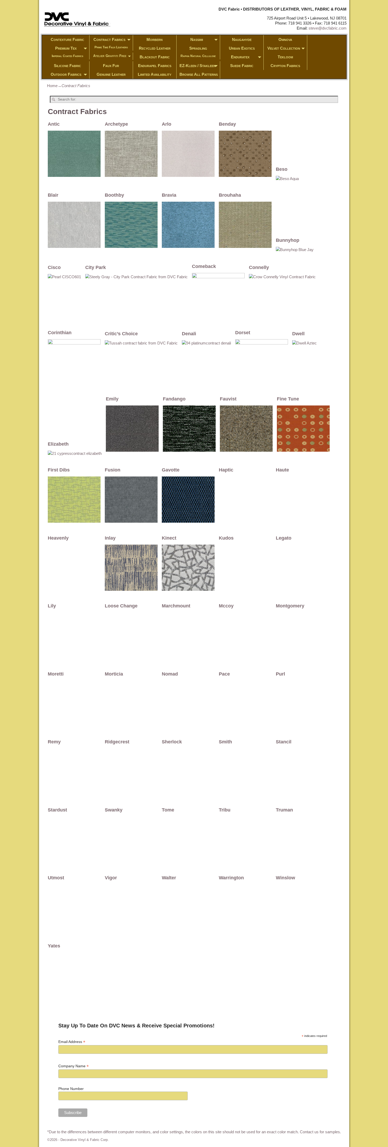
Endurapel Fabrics (154, 65)
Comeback (204, 266)
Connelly (259, 267)
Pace (224, 674)
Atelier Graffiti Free (109, 56)
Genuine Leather (111, 74)
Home (52, 85)
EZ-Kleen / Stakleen (197, 65)
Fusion (112, 470)
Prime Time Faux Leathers (111, 47)
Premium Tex (66, 48)
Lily (52, 605)
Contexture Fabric (67, 39)
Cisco (54, 267)
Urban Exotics (242, 48)
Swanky (113, 810)
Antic (54, 124)
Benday (227, 124)
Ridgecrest (117, 741)
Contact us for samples (320, 1132)
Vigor (111, 877)
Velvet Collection (283, 48)
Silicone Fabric (67, 65)
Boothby (114, 195)
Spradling (198, 48)
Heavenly (58, 538)
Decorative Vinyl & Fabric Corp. (84, 1140)
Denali (189, 333)
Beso (281, 169)
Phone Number (71, 1089)
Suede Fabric (241, 65)
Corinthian (60, 332)
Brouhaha (230, 195)
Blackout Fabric (155, 57)
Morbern (154, 39)
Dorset (242, 332)
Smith (225, 741)
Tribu (224, 810)
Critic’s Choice (121, 333)
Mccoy (226, 605)
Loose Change (121, 605)
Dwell (298, 333)
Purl (280, 674)
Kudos (226, 538)
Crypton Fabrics (285, 65)
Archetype (116, 124)
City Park (95, 267)
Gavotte (170, 470)
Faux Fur (111, 65)
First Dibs (59, 470)
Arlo (166, 124)
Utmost (56, 877)
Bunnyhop (287, 240)
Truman (284, 810)
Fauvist (228, 399)
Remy (54, 741)
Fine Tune (288, 399)
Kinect (169, 538)
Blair (53, 195)
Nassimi (196, 39)
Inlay (110, 538)
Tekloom (285, 57)
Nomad (170, 674)
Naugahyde (242, 39)
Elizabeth (58, 444)
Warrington (231, 877)
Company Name (73, 1066)
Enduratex (240, 57)
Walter (169, 877)
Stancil (283, 741)
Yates (54, 945)
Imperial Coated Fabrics (67, 56)
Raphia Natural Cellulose (198, 56)
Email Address (71, 1041)
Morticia (114, 674)
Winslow (285, 877)
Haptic (226, 470)
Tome (168, 810)
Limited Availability (154, 74)
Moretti (56, 674)
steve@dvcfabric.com (328, 28)
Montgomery (290, 605)
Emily (112, 399)
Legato (283, 538)
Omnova (285, 39)
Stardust (57, 810)
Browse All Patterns (198, 74)
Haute (282, 470)
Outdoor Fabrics (66, 74)
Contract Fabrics (109, 39)
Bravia (169, 195)
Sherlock (172, 741)
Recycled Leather (155, 48)
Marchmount (176, 605)
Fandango (174, 399)
